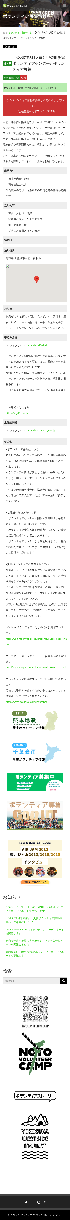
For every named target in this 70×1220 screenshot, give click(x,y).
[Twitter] (25, 1201)
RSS (44, 1201)
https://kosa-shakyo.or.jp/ (41, 430)
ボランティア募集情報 (19, 32)
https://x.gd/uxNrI (37, 345)
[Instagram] (38, 1201)
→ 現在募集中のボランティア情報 (35, 111)
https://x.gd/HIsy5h (17, 413)
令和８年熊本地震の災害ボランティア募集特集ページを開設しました (34, 942)
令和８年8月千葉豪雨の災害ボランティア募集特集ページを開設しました (34, 920)
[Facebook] (32, 1201)
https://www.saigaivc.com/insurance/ (27, 701)
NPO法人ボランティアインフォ (25, 1215)
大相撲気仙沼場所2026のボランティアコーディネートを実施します (35, 953)
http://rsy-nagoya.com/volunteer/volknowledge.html (36, 667)
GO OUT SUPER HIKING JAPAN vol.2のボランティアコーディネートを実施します (34, 909)
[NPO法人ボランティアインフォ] (15, 5)
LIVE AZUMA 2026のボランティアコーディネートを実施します (35, 931)
